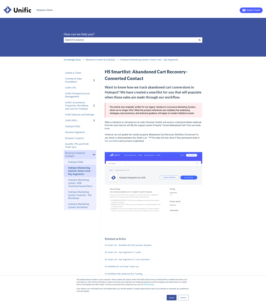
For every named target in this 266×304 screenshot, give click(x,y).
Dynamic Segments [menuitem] (75, 132)
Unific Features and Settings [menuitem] (79, 114)
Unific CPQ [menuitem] (70, 87)
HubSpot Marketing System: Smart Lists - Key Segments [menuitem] (80, 171)
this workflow (112, 140)
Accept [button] (171, 297)
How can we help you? (79, 34)
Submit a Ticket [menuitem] (73, 72)
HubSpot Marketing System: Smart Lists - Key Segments (149, 59)
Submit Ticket (253, 10)
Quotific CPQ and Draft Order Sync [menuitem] (77, 145)
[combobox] (130, 40)
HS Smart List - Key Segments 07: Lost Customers (127, 259)
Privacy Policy (149, 284)
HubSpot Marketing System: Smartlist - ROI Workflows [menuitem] (80, 195)
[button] (94, 79)
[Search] (199, 40)
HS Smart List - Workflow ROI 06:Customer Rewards (128, 245)
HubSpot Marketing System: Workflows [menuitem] (78, 205)
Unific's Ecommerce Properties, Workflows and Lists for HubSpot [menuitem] (76, 105)
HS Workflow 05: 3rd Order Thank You (122, 266)
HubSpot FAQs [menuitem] (72, 126)
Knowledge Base (72, 59)
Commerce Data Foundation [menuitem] (73, 80)
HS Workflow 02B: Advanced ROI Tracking (123, 273)
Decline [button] (183, 297)
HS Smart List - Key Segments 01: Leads (123, 252)
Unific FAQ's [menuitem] (71, 120)
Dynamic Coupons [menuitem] (74, 138)
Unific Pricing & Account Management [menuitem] (77, 95)
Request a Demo (45, 10)
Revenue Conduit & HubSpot (100, 59)
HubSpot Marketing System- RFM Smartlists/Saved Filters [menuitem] (80, 183)
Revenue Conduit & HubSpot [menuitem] (75, 154)
